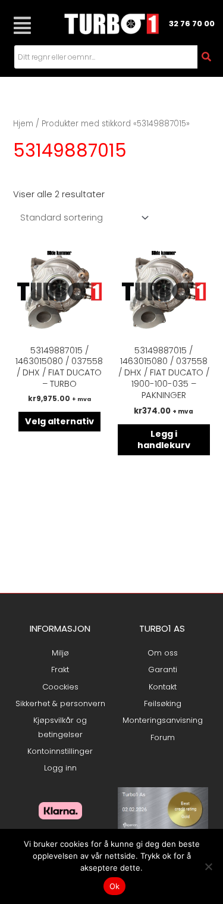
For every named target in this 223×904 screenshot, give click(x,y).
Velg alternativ (59, 421)
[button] (22, 25)
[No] (208, 866)
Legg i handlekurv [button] (163, 439)
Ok (114, 886)
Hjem (23, 123)
